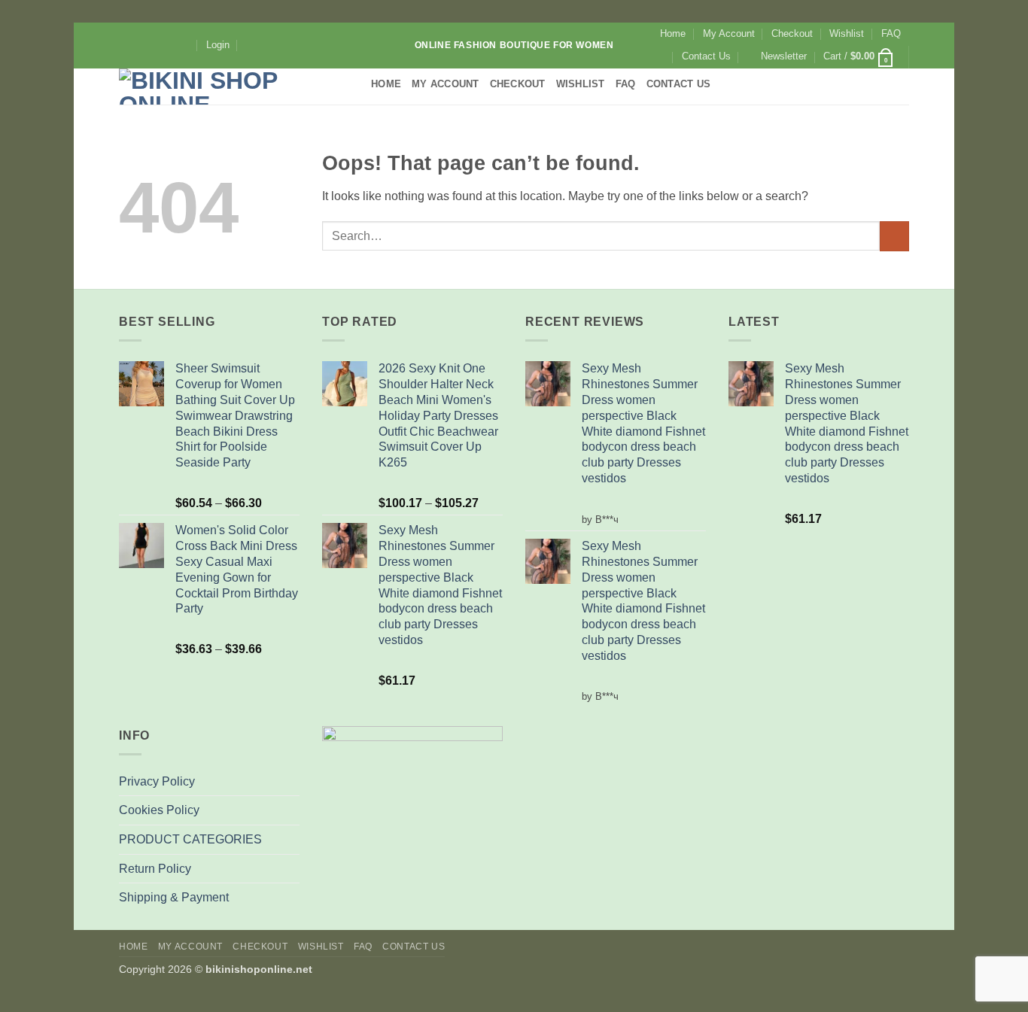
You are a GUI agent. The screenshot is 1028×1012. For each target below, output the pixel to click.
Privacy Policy (157, 781)
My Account (729, 33)
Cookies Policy (159, 810)
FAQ (891, 33)
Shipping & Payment (174, 897)
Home (673, 33)
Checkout (792, 33)
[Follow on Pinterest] (183, 45)
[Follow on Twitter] (155, 45)
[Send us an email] (169, 45)
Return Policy (155, 868)
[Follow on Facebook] (126, 45)
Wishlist (846, 33)
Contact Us (706, 56)
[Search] (251, 45)
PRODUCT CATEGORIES (190, 839)
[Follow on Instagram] (140, 45)
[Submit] (894, 236)
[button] (218, 45)
